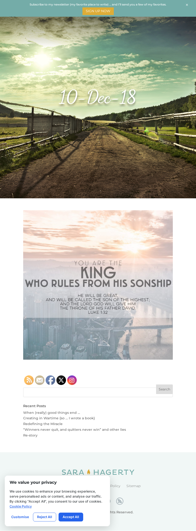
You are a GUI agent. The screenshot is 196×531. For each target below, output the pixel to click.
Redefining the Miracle (43, 424)
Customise (20, 517)
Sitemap (133, 486)
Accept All (71, 517)
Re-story (30, 435)
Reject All (44, 517)
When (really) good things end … (51, 412)
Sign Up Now (98, 11)
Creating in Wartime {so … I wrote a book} (59, 418)
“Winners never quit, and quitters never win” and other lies (74, 429)
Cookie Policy (21, 506)
